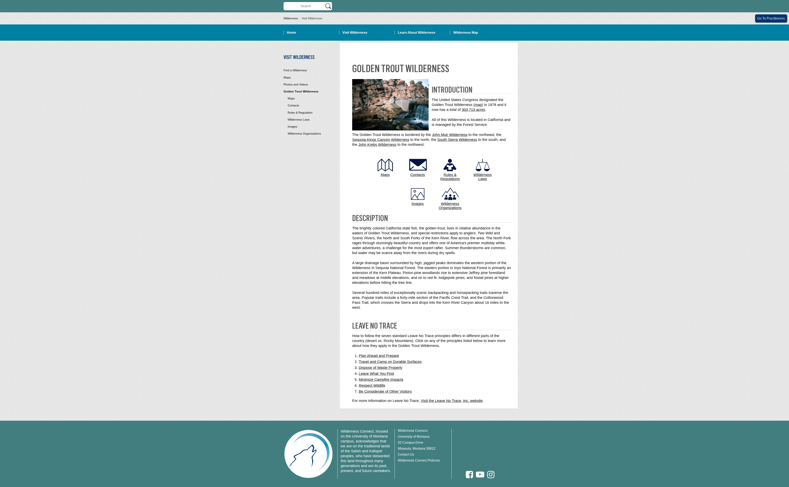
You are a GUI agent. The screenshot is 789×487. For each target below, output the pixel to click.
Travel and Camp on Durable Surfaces (390, 362)
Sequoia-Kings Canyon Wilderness (380, 140)
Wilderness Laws (299, 119)
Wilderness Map (465, 32)
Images (292, 126)
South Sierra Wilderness (457, 140)
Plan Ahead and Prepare (379, 356)
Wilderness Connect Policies (419, 460)
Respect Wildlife (372, 385)
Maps (287, 77)
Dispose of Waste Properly (380, 368)
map (478, 105)
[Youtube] (480, 474)
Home (291, 32)
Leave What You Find (376, 374)
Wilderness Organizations (304, 133)
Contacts (293, 105)
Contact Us (406, 454)
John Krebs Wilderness (377, 145)
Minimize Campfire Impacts (381, 380)
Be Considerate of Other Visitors (385, 391)
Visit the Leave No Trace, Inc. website (452, 401)
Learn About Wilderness (416, 32)
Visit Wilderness (354, 32)
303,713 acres (473, 110)
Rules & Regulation (300, 112)
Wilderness (291, 18)
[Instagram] (490, 474)
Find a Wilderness (295, 70)
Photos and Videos (296, 84)
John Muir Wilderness (449, 135)
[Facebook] (469, 474)
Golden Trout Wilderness (301, 91)
